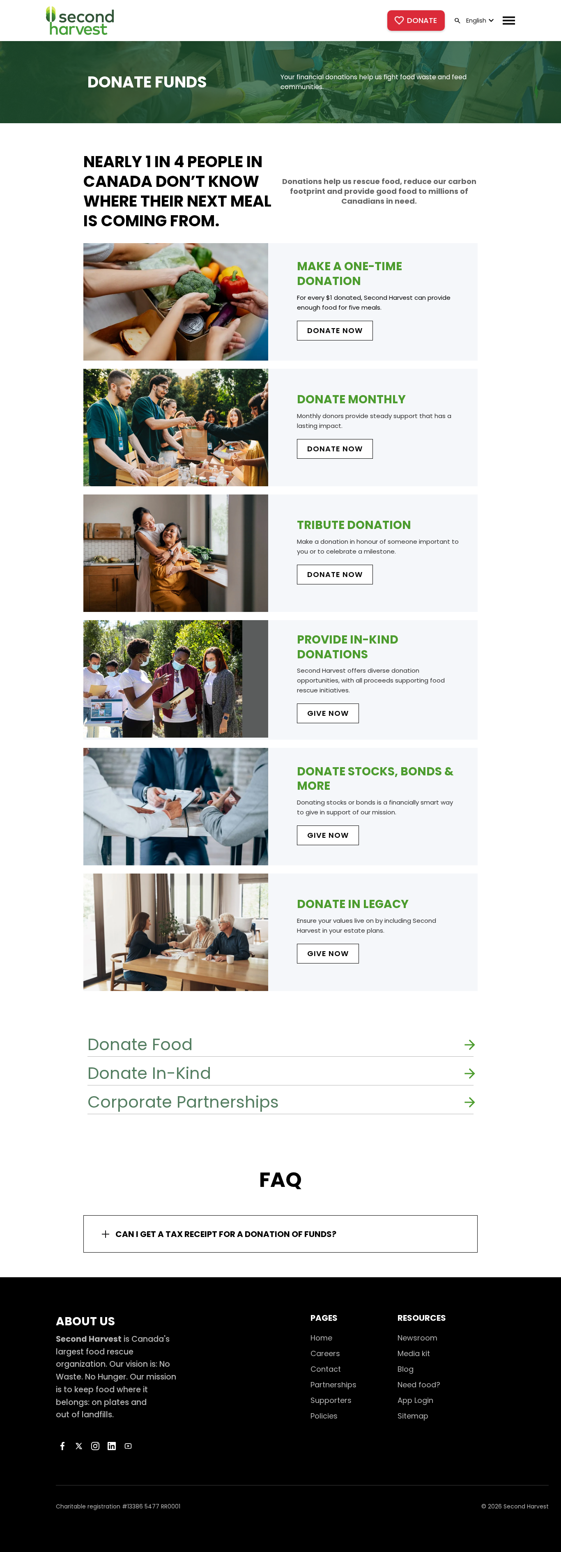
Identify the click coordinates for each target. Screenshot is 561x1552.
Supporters (331, 1400)
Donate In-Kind (149, 1073)
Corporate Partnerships (183, 1101)
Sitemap (413, 1416)
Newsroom (417, 1338)
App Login (415, 1400)
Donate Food (140, 1044)
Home (321, 1338)
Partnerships (333, 1385)
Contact (325, 1369)
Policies (324, 1416)
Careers (325, 1353)
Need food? (419, 1385)
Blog (406, 1369)
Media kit (414, 1353)
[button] (479, 20)
